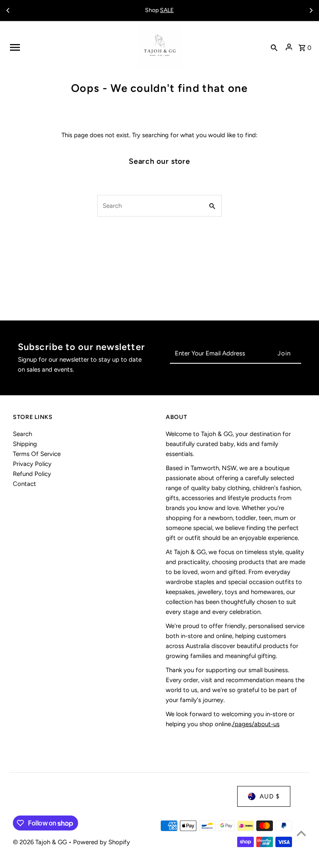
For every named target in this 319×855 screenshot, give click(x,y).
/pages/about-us (256, 724)
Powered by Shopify (101, 842)
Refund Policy (32, 474)
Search (22, 434)
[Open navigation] (71, 47)
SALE (167, 10)
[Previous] (8, 10)
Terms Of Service (37, 454)
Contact (24, 484)
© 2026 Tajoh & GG (41, 842)
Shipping (25, 444)
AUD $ (270, 796)
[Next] (310, 10)
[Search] (274, 47)
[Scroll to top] (301, 833)
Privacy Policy (32, 464)
